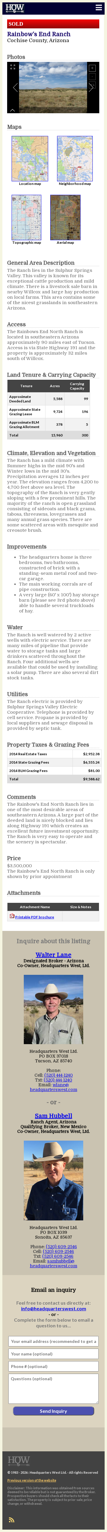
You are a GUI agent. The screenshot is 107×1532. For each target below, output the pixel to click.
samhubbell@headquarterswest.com (53, 1263)
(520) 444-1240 (58, 1075)
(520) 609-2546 (61, 1246)
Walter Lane (53, 955)
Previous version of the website (31, 1480)
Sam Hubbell (53, 1116)
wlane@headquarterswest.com (53, 1087)
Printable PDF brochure (34, 917)
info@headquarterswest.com (53, 1308)
